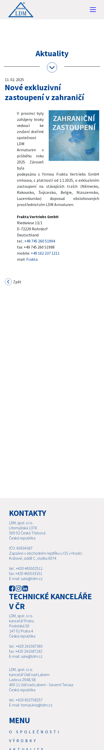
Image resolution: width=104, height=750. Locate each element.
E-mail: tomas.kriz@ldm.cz (30, 704)
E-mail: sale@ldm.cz (25, 578)
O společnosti (35, 731)
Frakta (32, 259)
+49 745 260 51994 (39, 240)
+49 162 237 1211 (45, 253)
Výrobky (23, 740)
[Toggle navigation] (93, 10)
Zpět (16, 281)
